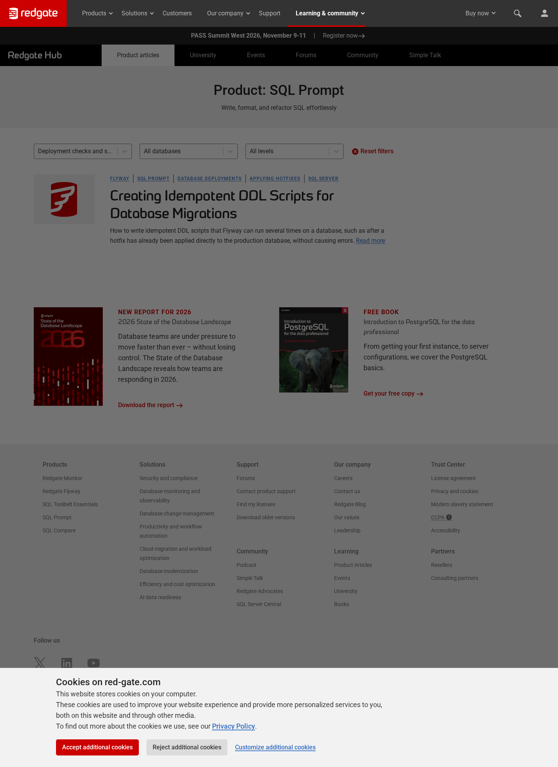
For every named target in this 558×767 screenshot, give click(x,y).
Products (94, 13)
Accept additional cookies (97, 747)
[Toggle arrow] (493, 13)
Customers (177, 13)
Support (269, 13)
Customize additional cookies (275, 747)
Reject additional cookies (187, 747)
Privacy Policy (233, 726)
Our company (225, 13)
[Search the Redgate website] (517, 13)
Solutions (134, 13)
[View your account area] (544, 13)
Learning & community (327, 13)
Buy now (477, 13)
